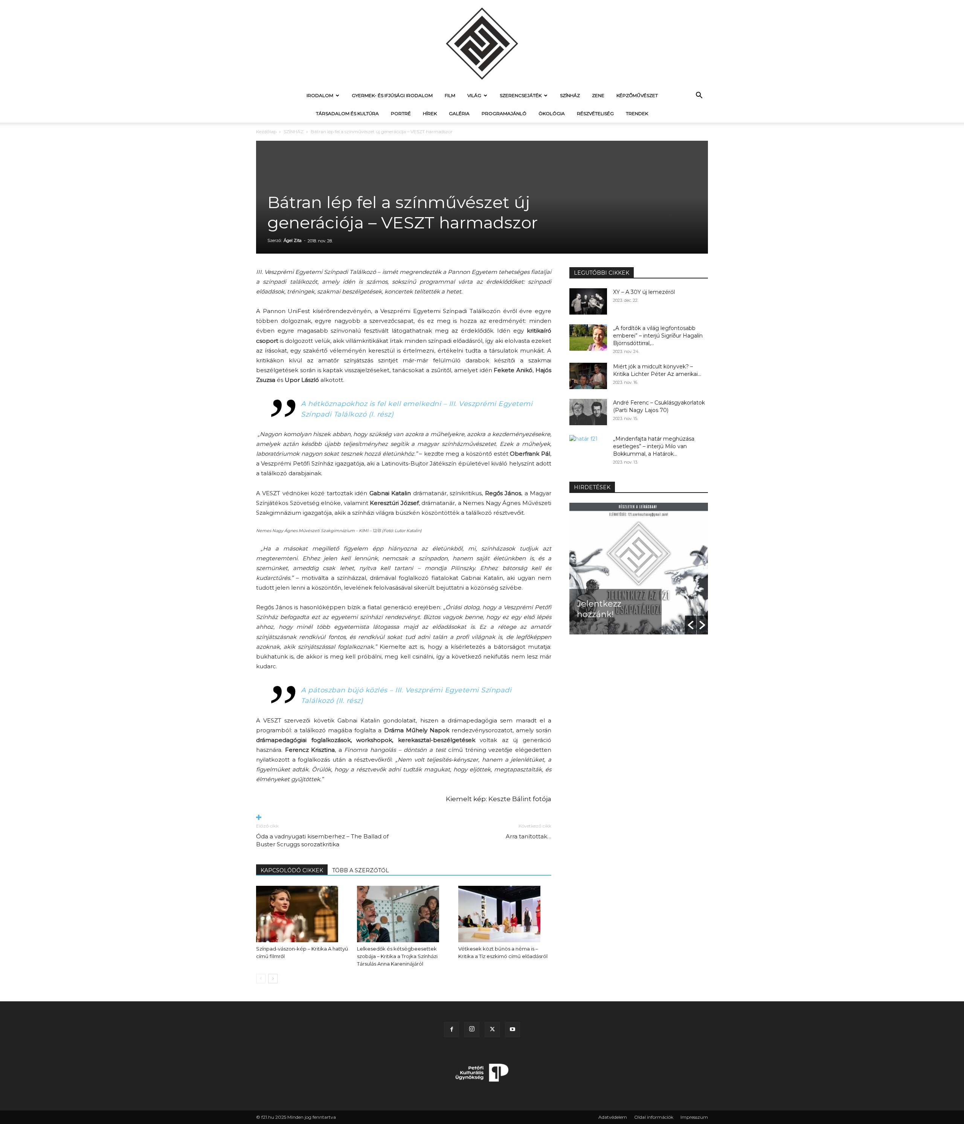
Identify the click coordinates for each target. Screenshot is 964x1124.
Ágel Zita (293, 240)
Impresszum (694, 1117)
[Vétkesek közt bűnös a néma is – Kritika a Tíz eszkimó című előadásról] (504, 914)
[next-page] (273, 978)
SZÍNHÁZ (570, 95)
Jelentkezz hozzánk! (599, 609)
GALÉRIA (459, 113)
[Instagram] (471, 1029)
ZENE (598, 95)
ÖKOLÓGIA (551, 113)
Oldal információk (653, 1117)
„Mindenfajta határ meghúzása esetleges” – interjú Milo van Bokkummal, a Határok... (653, 446)
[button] (699, 96)
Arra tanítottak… (528, 836)
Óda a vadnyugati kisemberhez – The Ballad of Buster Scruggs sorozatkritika (322, 840)
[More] (403, 818)
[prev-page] (260, 978)
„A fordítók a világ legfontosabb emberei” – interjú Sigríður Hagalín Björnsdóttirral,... (658, 336)
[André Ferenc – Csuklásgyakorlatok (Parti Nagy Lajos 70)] (588, 412)
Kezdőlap (266, 131)
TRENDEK (637, 113)
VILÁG (474, 95)
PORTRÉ (401, 113)
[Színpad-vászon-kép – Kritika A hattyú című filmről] (302, 914)
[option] (638, 568)
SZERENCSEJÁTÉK (520, 95)
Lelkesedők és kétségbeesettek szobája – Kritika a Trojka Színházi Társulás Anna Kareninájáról (397, 956)
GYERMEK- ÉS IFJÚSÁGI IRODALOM (392, 95)
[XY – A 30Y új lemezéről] (588, 301)
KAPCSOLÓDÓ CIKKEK (292, 870)
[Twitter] (492, 1029)
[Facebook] (451, 1029)
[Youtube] (512, 1029)
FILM (450, 95)
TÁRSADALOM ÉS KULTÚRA (347, 113)
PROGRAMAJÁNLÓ (504, 113)
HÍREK (430, 113)
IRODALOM (320, 95)
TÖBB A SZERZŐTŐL (360, 870)
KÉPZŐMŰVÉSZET (637, 95)
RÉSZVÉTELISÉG (595, 113)
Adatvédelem (612, 1117)
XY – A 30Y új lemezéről (644, 292)
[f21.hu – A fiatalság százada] (482, 43)
